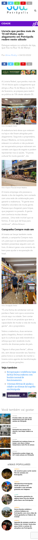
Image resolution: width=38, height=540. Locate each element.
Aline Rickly (11, 55)
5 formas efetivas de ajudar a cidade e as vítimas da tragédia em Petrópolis (21, 387)
